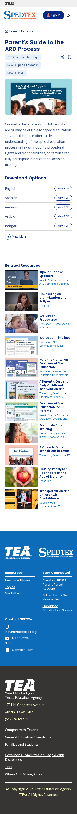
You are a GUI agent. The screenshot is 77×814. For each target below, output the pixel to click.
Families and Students (21, 744)
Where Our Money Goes (23, 774)
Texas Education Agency (23, 697)
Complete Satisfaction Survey (57, 608)
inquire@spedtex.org (21, 629)
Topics (10, 587)
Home (13, 31)
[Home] (19, 15)
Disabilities (13, 593)
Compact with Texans (21, 729)
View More (19, 236)
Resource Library (17, 580)
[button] (62, 57)
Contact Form (19, 650)
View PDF (63, 188)
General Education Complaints (28, 737)
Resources (28, 31)
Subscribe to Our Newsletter (55, 597)
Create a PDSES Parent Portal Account (54, 584)
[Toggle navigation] (69, 15)
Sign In (55, 15)
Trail (8, 767)
